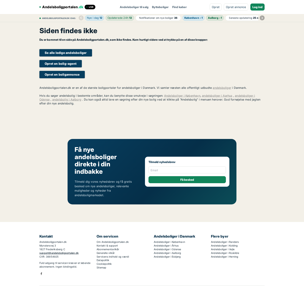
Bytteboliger (160, 7)
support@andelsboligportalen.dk (59, 252)
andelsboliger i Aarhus (217, 95)
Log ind (257, 7)
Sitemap (101, 267)
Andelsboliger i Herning (224, 256)
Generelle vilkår (106, 252)
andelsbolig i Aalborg (66, 99)
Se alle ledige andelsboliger (66, 53)
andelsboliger (222, 87)
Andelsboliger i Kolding (224, 245)
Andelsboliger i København (182, 95)
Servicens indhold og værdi (113, 256)
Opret (216, 7)
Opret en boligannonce (62, 74)
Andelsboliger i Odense (167, 249)
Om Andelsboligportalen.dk (113, 241)
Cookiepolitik (104, 263)
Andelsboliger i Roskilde (225, 252)
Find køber (179, 7)
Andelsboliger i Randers (225, 241)
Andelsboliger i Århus (166, 245)
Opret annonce (236, 7)
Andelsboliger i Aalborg (167, 252)
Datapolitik (103, 260)
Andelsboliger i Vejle (223, 249)
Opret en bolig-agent (61, 63)
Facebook (41, 273)
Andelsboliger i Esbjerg (167, 256)
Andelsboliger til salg (134, 7)
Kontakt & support (107, 245)
